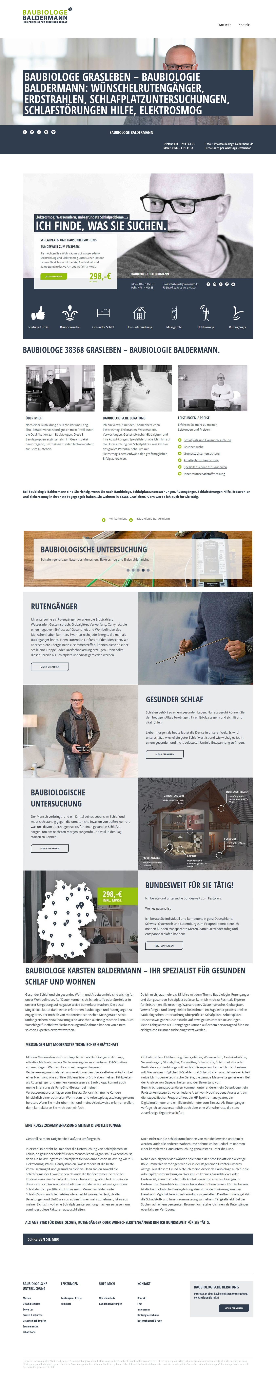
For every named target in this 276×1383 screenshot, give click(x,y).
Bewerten (28, 1309)
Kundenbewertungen (110, 1304)
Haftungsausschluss (148, 1315)
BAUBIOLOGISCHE (35, 1283)
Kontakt (244, 25)
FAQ (139, 1304)
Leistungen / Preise (71, 1298)
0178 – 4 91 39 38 (182, 148)
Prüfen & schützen (32, 1315)
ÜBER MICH (107, 1283)
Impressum (143, 1309)
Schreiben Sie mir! (43, 1239)
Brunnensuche (30, 1326)
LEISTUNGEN (69, 1283)
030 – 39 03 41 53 (184, 144)
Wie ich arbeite (107, 1298)
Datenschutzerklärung (149, 1321)
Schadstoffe (29, 1332)
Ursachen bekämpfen (34, 1321)
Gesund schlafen (31, 1304)
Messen (27, 1298)
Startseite (224, 25)
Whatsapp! (231, 148)
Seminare (66, 1304)
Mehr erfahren (234, 1308)
